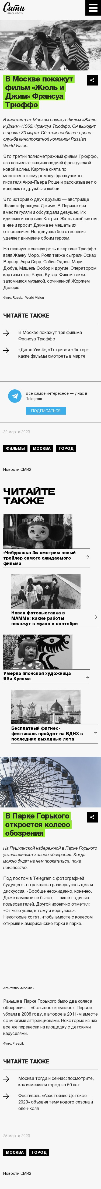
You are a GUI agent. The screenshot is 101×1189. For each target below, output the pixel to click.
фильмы (15, 448)
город (66, 448)
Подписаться (46, 411)
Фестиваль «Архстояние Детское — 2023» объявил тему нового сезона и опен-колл (55, 1102)
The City (14, 8)
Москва (42, 448)
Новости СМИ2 (17, 469)
